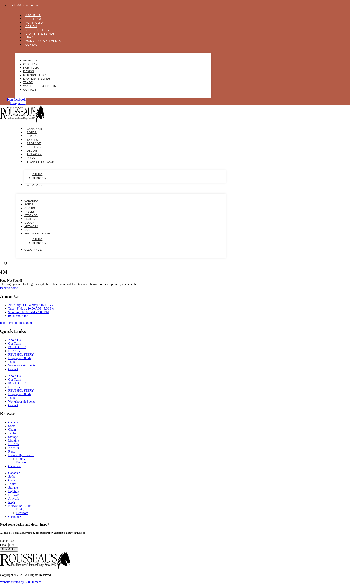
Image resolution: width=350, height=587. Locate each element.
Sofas (32, 132)
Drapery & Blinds (40, 33)
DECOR (32, 150)
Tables (32, 139)
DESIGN (31, 26)
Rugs (31, 157)
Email (4, 545)
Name (4, 540)
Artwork (34, 154)
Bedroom (39, 178)
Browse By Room (41, 161)
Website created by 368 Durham (20, 582)
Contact (32, 44)
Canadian (34, 128)
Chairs (32, 135)
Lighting (34, 146)
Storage (34, 143)
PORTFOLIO (34, 22)
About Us (33, 15)
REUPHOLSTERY (37, 29)
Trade (30, 37)
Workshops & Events (43, 40)
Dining (37, 174)
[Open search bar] (6, 263)
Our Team (33, 18)
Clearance (36, 184)
